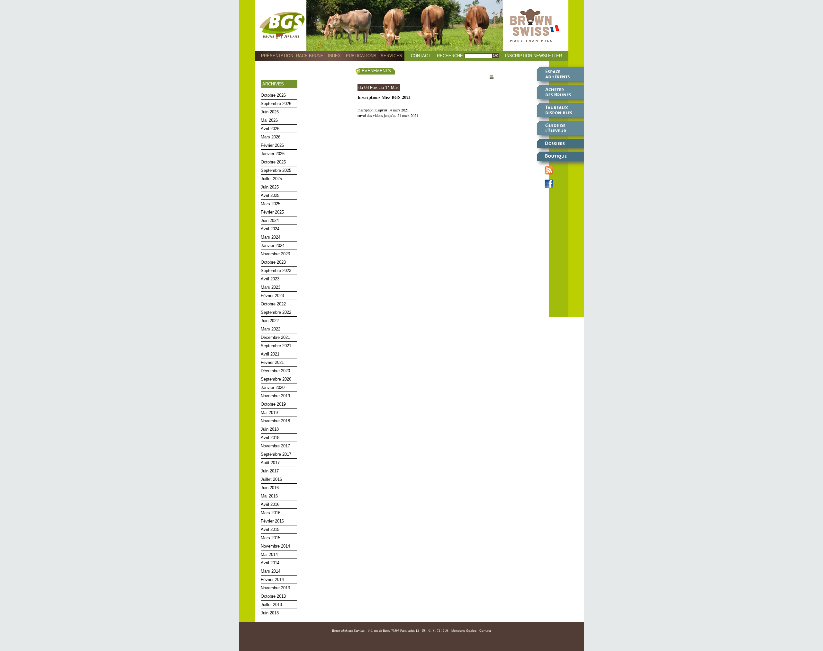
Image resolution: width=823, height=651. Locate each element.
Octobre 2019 (273, 404)
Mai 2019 (269, 412)
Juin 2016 (270, 487)
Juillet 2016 (271, 479)
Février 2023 (272, 295)
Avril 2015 (270, 529)
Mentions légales (463, 630)
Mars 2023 (270, 287)
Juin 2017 (270, 471)
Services (391, 55)
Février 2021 (272, 362)
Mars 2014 (270, 571)
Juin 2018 (270, 429)
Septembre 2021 (276, 345)
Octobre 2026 (273, 95)
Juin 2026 (270, 112)
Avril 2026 (270, 128)
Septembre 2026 (276, 103)
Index (334, 55)
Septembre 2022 (276, 312)
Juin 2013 (270, 613)
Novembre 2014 (275, 546)
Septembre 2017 (276, 454)
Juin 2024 (270, 220)
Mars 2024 (270, 237)
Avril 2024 (270, 228)
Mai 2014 (269, 554)
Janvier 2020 (273, 387)
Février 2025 (272, 212)
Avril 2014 (270, 562)
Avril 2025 (270, 195)
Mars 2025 (270, 203)
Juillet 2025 (271, 178)
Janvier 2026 (273, 153)
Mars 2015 (270, 537)
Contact (420, 55)
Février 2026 (272, 145)
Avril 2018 (270, 437)
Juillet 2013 (271, 604)
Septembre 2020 (276, 379)
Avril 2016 (270, 504)
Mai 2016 (269, 496)
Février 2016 (272, 521)
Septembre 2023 (276, 270)
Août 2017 (270, 462)
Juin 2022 (270, 320)
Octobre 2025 (273, 162)
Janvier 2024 (273, 245)
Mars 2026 (270, 137)
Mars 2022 (270, 329)
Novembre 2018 (275, 420)
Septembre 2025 (276, 170)
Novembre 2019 (275, 395)
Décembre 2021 (275, 337)
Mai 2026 (269, 120)
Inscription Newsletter (533, 55)
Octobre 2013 (273, 596)
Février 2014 (272, 579)
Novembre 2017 (275, 446)
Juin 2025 (270, 187)
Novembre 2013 (275, 587)
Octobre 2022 (273, 304)
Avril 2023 (270, 279)
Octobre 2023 (273, 262)
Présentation (277, 55)
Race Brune (309, 55)
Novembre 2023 (275, 253)
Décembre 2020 (275, 370)
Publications (361, 55)
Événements (376, 70)
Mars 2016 (270, 512)
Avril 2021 (270, 354)
